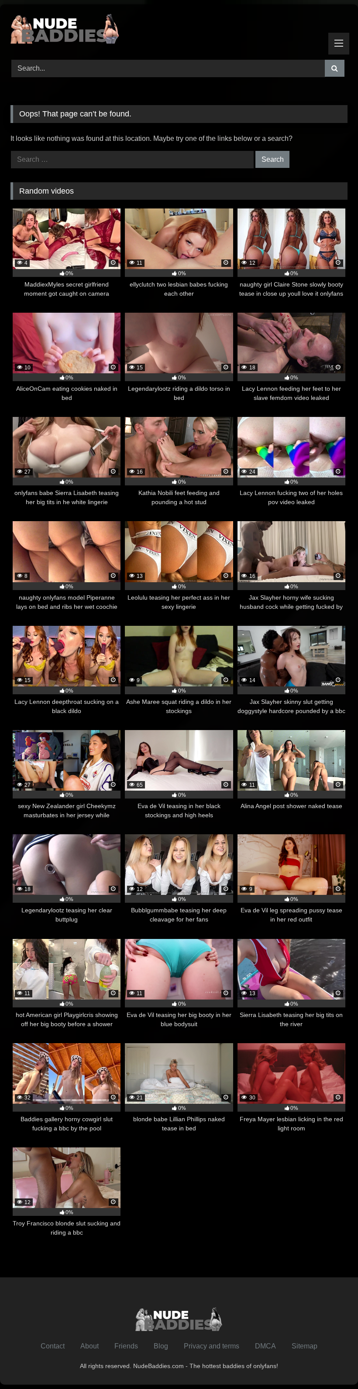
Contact (53, 1346)
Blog (161, 1346)
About (89, 1346)
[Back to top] (331, 1363)
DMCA (265, 1346)
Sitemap (304, 1346)
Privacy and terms (211, 1346)
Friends (126, 1346)
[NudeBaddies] (179, 29)
